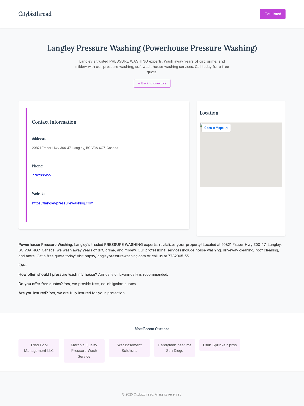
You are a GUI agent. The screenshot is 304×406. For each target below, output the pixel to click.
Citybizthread (35, 13)
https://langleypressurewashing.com (62, 203)
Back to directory (152, 83)
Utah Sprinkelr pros (220, 345)
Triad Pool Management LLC (39, 348)
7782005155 (41, 175)
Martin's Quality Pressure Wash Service (84, 351)
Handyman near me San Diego (174, 348)
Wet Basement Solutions (129, 348)
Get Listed (273, 14)
